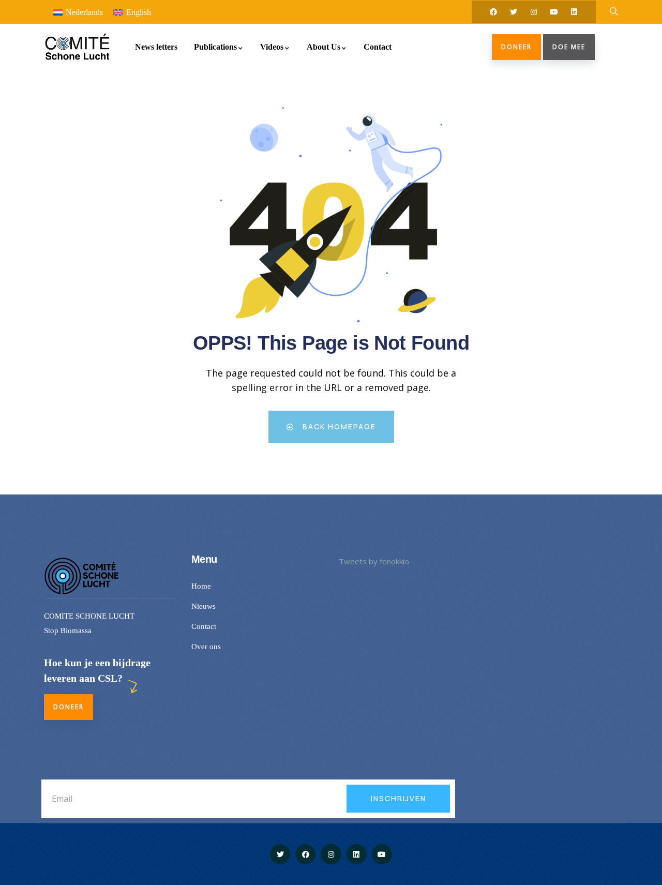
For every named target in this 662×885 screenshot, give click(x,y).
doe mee (568, 46)
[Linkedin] (574, 12)
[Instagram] (533, 12)
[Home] (77, 46)
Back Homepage (338, 426)
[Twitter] (513, 12)
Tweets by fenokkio (374, 561)
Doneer (516, 46)
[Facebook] (493, 12)
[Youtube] (554, 12)
